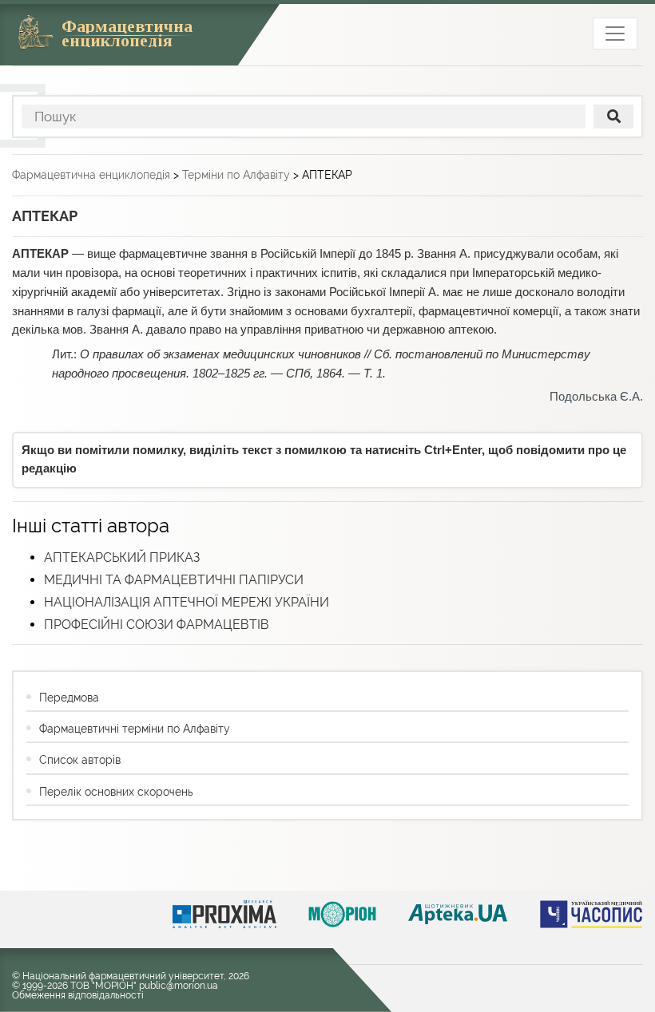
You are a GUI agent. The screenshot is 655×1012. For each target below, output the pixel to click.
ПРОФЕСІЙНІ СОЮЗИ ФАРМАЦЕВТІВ (156, 624)
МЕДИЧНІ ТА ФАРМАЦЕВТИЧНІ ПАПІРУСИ (174, 579)
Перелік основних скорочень (116, 791)
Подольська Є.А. (596, 396)
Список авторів (80, 759)
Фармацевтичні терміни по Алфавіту (134, 728)
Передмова (69, 697)
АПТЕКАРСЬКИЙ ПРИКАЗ (122, 557)
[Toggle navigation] (615, 33)
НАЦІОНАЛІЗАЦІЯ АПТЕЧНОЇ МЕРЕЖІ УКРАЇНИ (186, 602)
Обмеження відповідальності (78, 995)
